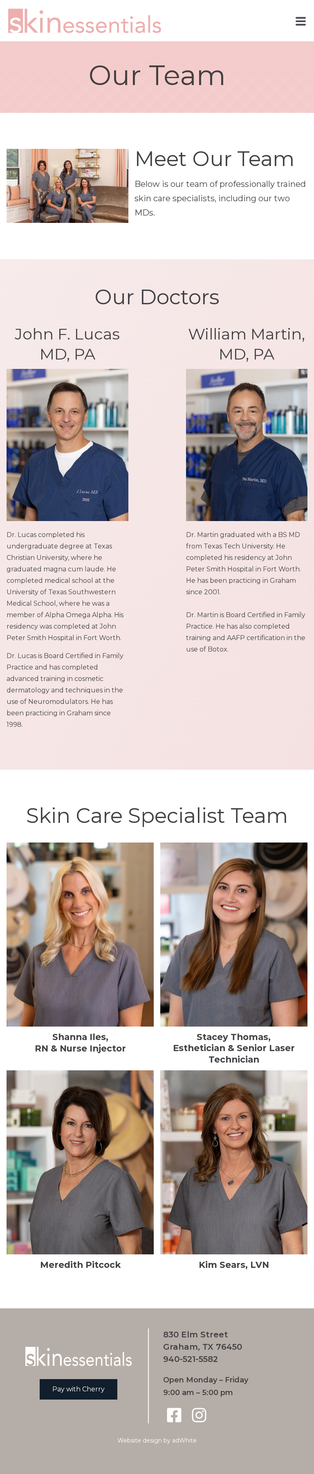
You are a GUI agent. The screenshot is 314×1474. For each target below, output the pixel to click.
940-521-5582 (190, 1359)
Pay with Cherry (78, 1389)
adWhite (184, 1440)
